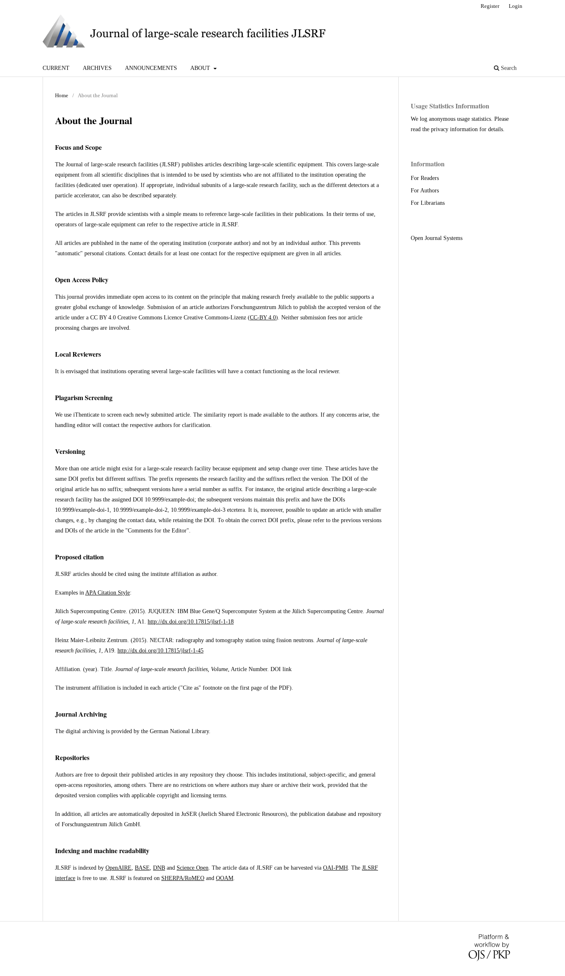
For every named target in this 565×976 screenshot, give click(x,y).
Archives (97, 68)
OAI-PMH (335, 868)
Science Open (192, 868)
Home (61, 95)
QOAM (224, 878)
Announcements (151, 68)
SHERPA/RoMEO (182, 878)
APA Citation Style (107, 593)
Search (508, 68)
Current (56, 68)
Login (515, 6)
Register (490, 6)
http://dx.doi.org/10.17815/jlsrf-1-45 (160, 650)
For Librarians (428, 203)
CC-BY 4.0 (263, 317)
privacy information (454, 129)
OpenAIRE (118, 868)
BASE (142, 868)
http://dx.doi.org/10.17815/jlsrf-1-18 (191, 622)
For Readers (425, 178)
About (201, 68)
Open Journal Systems (436, 238)
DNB (159, 868)
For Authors (425, 190)
